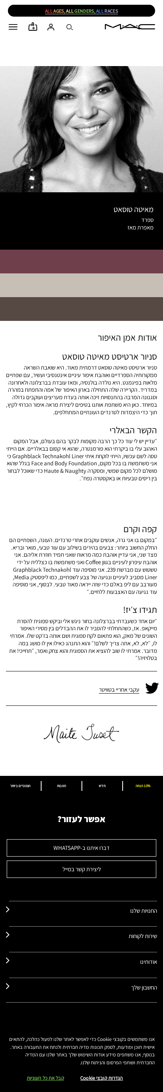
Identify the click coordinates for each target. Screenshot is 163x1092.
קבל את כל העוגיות (45, 1078)
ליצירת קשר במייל (82, 869)
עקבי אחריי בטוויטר (119, 689)
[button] (13, 27)
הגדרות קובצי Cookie (101, 1078)
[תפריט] (13, 27)
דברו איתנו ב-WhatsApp (81, 847)
